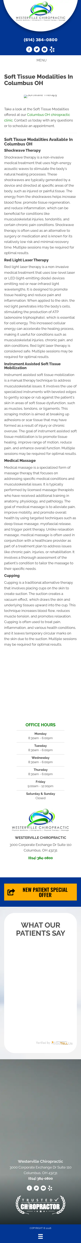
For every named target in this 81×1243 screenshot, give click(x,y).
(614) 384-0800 (41, 39)
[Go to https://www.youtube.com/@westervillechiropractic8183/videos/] (44, 50)
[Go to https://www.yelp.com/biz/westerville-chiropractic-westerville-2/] (52, 50)
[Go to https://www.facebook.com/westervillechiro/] (29, 50)
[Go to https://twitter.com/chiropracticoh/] (37, 50)
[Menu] (40, 1236)
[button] (40, 892)
